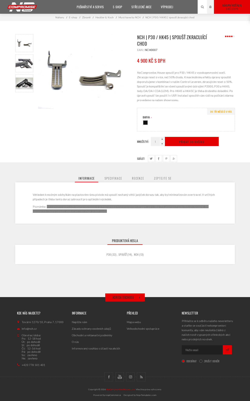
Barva (146, 117)
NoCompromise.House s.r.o (120, 389)
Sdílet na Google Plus (173, 158)
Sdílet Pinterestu (166, 158)
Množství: (143, 141)
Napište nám (79, 322)
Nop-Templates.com (146, 395)
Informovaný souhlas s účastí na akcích (96, 348)
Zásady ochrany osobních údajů (91, 328)
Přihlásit (213, 3)
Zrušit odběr (211, 361)
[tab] (86, 178)
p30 (109, 254)
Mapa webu (134, 322)
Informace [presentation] (87, 178)
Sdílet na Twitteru (151, 158)
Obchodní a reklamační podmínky (92, 335)
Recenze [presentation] (138, 178)
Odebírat (191, 361)
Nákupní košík (231, 7)
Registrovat (213, 10)
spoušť (122, 254)
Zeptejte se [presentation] (162, 178)
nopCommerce (113, 395)
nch (136, 254)
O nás (75, 341)
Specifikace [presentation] (113, 178)
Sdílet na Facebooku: (158, 158)
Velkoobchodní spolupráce (143, 328)
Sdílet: (141, 159)
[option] (24, 43)
